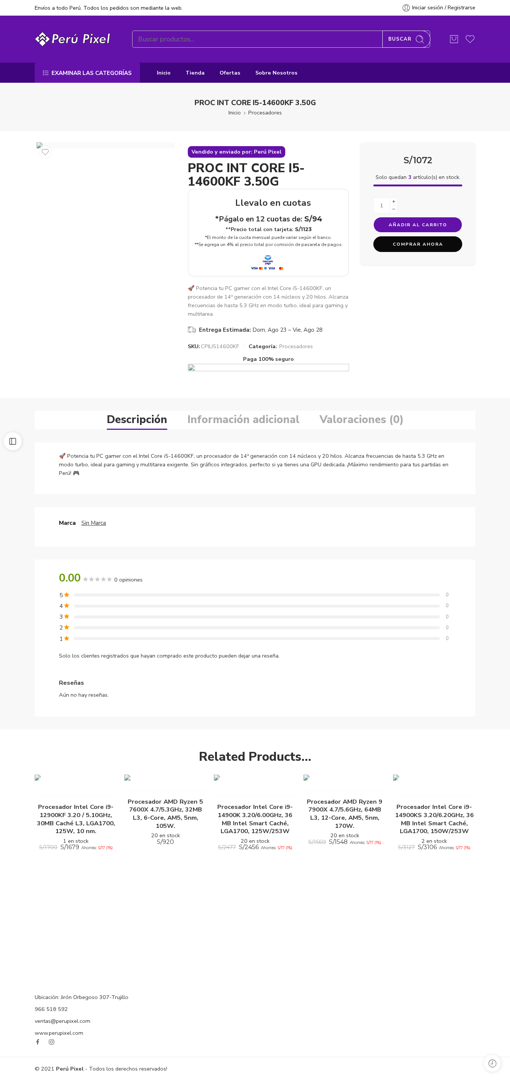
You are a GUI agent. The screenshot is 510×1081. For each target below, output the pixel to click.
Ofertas (230, 72)
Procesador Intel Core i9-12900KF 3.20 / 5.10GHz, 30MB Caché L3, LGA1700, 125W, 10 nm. (76, 819)
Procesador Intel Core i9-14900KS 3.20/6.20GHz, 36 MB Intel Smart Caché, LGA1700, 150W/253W (434, 819)
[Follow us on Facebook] (38, 1042)
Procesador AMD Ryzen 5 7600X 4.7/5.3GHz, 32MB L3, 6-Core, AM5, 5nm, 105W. (165, 813)
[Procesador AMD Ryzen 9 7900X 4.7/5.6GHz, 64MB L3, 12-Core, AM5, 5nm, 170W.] (345, 783)
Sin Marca (93, 523)
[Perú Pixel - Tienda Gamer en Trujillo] (74, 39)
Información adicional (243, 419)
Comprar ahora (418, 244)
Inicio (164, 72)
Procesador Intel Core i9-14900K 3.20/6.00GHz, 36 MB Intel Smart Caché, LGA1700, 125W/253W (255, 819)
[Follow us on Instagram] (51, 1042)
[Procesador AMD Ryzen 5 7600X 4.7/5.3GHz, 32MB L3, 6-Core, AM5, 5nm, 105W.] (165, 783)
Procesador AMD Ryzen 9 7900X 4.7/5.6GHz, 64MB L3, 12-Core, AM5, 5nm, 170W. (344, 813)
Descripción (137, 419)
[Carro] (454, 39)
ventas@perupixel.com (62, 1021)
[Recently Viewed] (492, 1063)
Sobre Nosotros (276, 72)
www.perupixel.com (59, 1033)
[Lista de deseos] (45, 152)
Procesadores (265, 112)
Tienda (195, 72)
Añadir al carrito (418, 225)
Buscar (399, 39)
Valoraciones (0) (362, 419)
